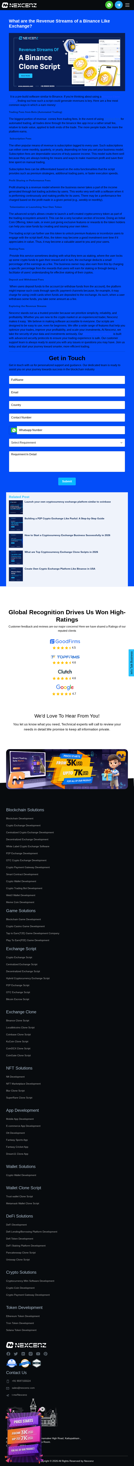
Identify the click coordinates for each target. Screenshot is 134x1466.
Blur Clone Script (15, 1090)
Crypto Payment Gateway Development (28, 867)
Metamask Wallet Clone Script (22, 1203)
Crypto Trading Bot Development (24, 888)
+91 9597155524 (21, 1380)
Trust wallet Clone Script (19, 1196)
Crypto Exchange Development (23, 825)
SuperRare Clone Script (19, 1097)
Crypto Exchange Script (19, 957)
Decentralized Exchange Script (23, 971)
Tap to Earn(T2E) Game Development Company (32, 933)
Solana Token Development (21, 1330)
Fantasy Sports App (17, 1139)
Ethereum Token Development (23, 1316)
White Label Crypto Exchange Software (27, 846)
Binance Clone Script (17, 1020)
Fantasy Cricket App (17, 1146)
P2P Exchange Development (22, 853)
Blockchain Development (19, 818)
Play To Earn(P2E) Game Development (27, 940)
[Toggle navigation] (127, 5)
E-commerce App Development (23, 1125)
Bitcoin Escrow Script (17, 999)
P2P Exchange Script (17, 985)
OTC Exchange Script (18, 992)
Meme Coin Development (20, 902)
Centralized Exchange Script (21, 964)
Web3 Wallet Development (20, 895)
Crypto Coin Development (20, 1287)
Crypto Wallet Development (21, 881)
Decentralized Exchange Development (27, 839)
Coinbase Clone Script (18, 1034)
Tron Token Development (20, 1323)
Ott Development (15, 1132)
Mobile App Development (20, 1119)
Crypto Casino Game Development (25, 926)
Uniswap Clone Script (18, 1259)
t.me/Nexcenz (19, 1394)
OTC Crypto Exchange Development (26, 860)
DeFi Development (16, 1224)
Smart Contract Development (22, 874)
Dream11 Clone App (17, 1153)
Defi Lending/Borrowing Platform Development (31, 1231)
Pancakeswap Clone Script (21, 1252)
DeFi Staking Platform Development (26, 1245)
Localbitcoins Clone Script (20, 1027)
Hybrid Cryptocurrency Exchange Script (28, 978)
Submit (67, 481)
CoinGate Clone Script (18, 1055)
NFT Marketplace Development (23, 1083)
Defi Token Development (19, 1238)
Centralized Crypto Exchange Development (30, 832)
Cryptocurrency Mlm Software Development (30, 1280)
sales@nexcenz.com (23, 1387)
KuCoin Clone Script (17, 1041)
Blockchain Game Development (23, 919)
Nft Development (15, 1076)
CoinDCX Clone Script (18, 1048)
